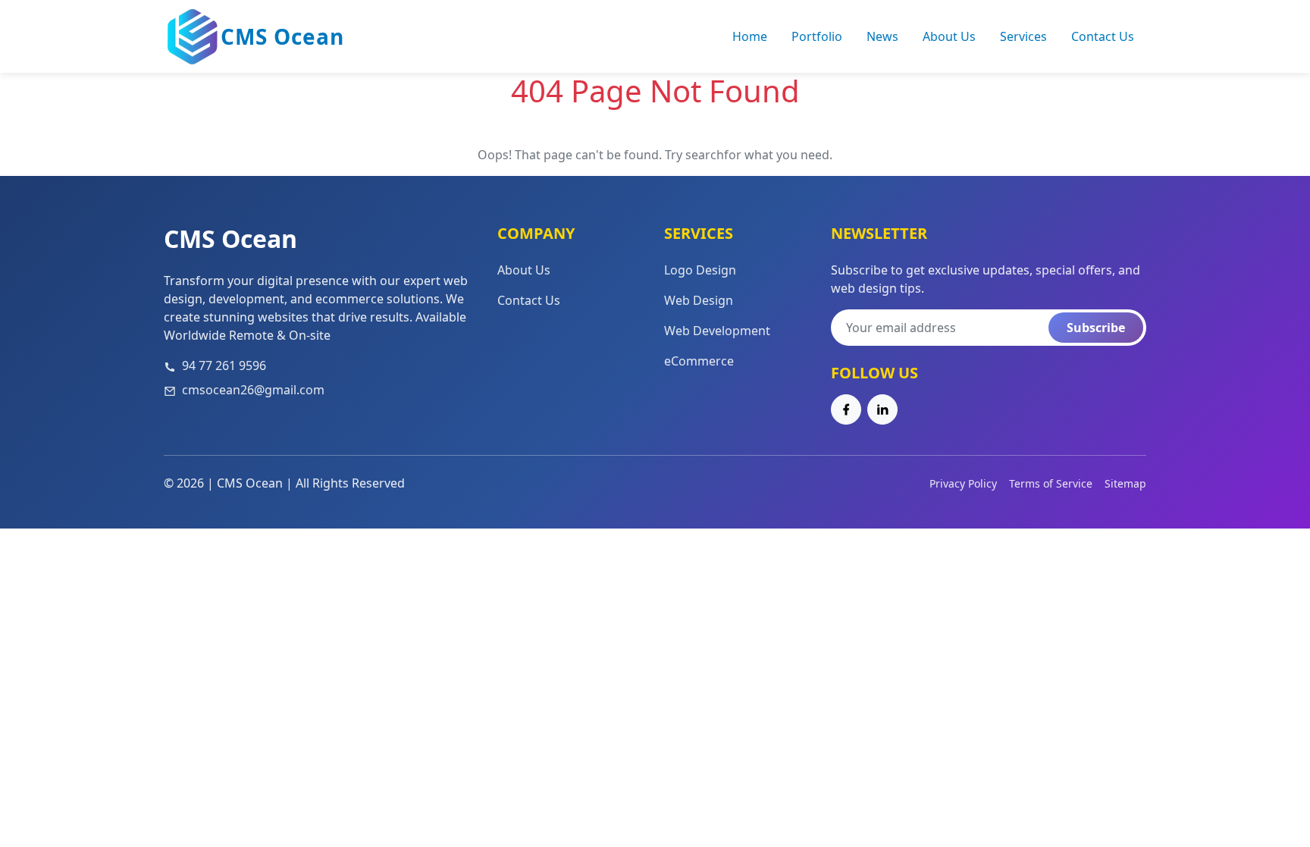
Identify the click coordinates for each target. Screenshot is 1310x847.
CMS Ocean (282, 36)
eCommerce (699, 361)
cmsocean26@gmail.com (253, 389)
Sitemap (1125, 483)
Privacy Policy (963, 483)
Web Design (698, 300)
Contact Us (1102, 36)
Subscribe (1096, 327)
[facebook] (846, 409)
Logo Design (700, 270)
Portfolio (816, 36)
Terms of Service (1050, 483)
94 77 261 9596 (224, 365)
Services (1023, 36)
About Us (949, 36)
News (882, 36)
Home (749, 36)
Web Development (717, 330)
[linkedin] (882, 409)
